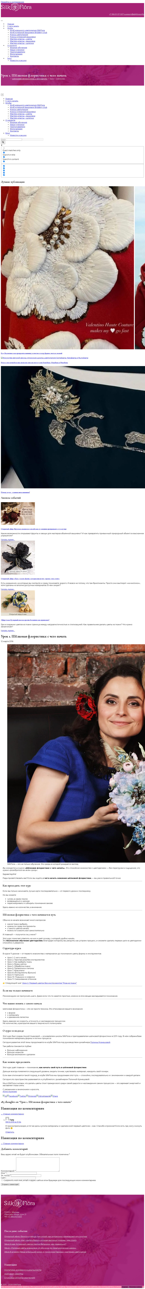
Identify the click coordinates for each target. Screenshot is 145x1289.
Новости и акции (18, 60)
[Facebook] (12, 1096)
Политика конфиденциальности (22, 1270)
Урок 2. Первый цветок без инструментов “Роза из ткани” (49, 983)
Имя (3, 1173)
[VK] (5, 1096)
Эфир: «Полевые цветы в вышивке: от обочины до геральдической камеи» (40, 1248)
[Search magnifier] (3, 142)
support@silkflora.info (134, 14)
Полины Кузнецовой (100, 1042)
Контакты (14, 56)
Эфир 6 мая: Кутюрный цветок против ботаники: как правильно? (25, 620)
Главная (10, 24)
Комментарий (8, 1171)
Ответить (9, 1132)
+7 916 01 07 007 (116, 14)
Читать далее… (8, 540)
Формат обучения (18, 48)
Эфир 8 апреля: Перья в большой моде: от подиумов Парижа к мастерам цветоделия (45, 1252)
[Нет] (143, 1287)
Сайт (3, 1178)
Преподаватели (17, 52)
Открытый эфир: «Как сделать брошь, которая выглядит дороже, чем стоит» (30, 578)
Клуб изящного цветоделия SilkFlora (27, 30)
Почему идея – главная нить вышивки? (15, 492)
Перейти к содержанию (12, 2)
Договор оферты (13, 1274)
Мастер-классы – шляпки (22, 43)
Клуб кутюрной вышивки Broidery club (28, 32)
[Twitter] (22, 1096)
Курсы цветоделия (19, 35)
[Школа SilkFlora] (16, 10)
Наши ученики (17, 50)
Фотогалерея (16, 54)
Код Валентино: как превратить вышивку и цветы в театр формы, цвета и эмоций (31, 353)
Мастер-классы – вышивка (22, 41)
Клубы (10, 28)
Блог (9, 58)
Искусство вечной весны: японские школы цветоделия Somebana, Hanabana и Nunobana (34, 362)
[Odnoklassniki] (43, 1096)
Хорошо (125, 1287)
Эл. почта (6, 1175)
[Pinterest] (31, 1096)
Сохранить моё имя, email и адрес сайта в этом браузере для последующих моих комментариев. (50, 1180)
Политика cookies (135, 1287)
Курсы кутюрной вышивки (23, 37)
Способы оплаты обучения (19, 1278)
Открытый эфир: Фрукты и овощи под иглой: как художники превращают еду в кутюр (33, 529)
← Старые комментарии (12, 1114)
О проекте (12, 45)
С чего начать (13, 26)
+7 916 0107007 (15, 1217)
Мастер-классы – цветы (21, 39)
